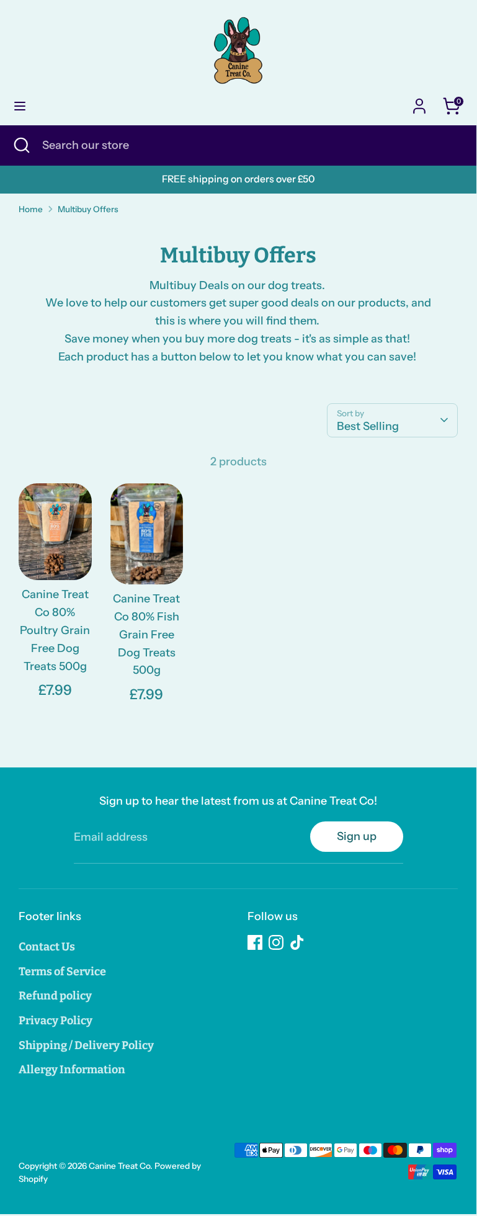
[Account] (419, 102)
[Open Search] (21, 145)
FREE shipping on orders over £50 (238, 179)
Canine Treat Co (119, 1166)
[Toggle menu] (19, 105)
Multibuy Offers (88, 209)
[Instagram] (276, 942)
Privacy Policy (55, 1020)
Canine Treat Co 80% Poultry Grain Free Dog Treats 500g (55, 630)
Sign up (357, 836)
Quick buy (55, 550)
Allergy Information (72, 1069)
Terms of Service (62, 971)
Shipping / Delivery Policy (86, 1045)
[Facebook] (254, 942)
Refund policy (55, 996)
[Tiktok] (297, 942)
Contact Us (47, 947)
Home (31, 209)
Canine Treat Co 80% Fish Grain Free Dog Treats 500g (146, 634)
